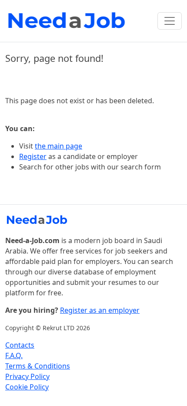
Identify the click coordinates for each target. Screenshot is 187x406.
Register (33, 156)
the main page (58, 146)
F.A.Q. (14, 355)
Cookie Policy (27, 387)
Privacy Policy (27, 376)
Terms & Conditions (37, 366)
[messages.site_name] (68, 20)
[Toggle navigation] (169, 21)
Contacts (19, 345)
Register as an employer (100, 310)
